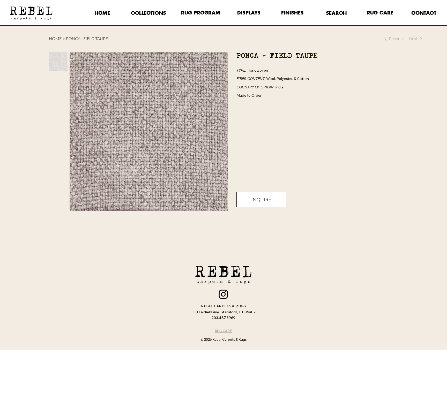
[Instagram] (223, 294)
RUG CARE (223, 331)
